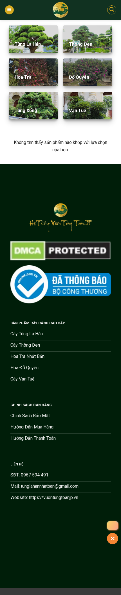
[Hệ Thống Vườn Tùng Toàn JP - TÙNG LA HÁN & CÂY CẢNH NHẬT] (60, 10)
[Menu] (9, 10)
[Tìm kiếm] (111, 9)
